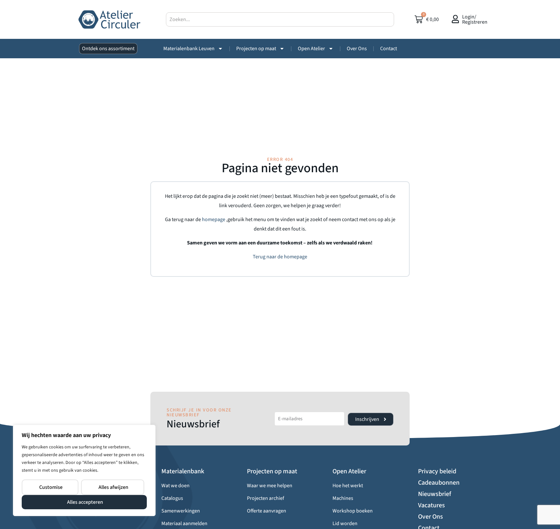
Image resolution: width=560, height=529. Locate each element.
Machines (342, 498)
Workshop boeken (352, 510)
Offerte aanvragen (266, 510)
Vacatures (431, 505)
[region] (84, 470)
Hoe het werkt (347, 485)
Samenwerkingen (180, 510)
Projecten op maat (256, 48)
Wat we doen (175, 485)
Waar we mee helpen (269, 485)
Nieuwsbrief (434, 494)
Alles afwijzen (113, 487)
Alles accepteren (85, 502)
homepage (214, 219)
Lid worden (344, 523)
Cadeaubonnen (439, 482)
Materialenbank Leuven (189, 48)
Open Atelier (311, 48)
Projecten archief (265, 498)
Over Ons (357, 48)
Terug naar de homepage (280, 256)
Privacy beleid (437, 471)
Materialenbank (182, 471)
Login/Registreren (474, 19)
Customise (51, 487)
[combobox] (280, 19)
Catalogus (172, 498)
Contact (388, 48)
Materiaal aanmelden (184, 523)
